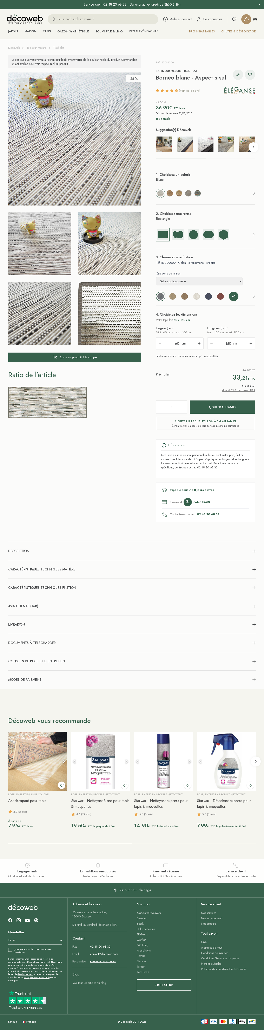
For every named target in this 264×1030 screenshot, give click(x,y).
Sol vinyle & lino (109, 31)
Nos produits (208, 924)
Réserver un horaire (103, 961)
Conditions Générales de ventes (220, 958)
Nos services (208, 913)
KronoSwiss (144, 950)
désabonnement (25, 974)
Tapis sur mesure (36, 48)
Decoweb (14, 48)
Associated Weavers (149, 913)
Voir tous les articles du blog (89, 983)
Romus (141, 956)
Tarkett (141, 967)
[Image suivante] (63, 761)
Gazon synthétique (73, 31)
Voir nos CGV (211, 356)
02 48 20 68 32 (100, 946)
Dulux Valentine (146, 929)
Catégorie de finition (168, 273)
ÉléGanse (142, 934)
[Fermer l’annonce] (259, 4)
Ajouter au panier (222, 407)
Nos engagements (212, 918)
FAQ (204, 942)
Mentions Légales (211, 964)
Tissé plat (58, 48)
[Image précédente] (11, 761)
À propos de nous (211, 948)
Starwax (141, 961)
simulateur (164, 985)
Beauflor (142, 918)
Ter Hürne (143, 972)
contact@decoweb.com (104, 954)
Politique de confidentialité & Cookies (223, 969)
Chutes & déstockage (238, 31)
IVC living (142, 945)
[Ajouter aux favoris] (250, 75)
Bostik (140, 924)
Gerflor (141, 940)
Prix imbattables (202, 31)
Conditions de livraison (214, 953)
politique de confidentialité (36, 977)
